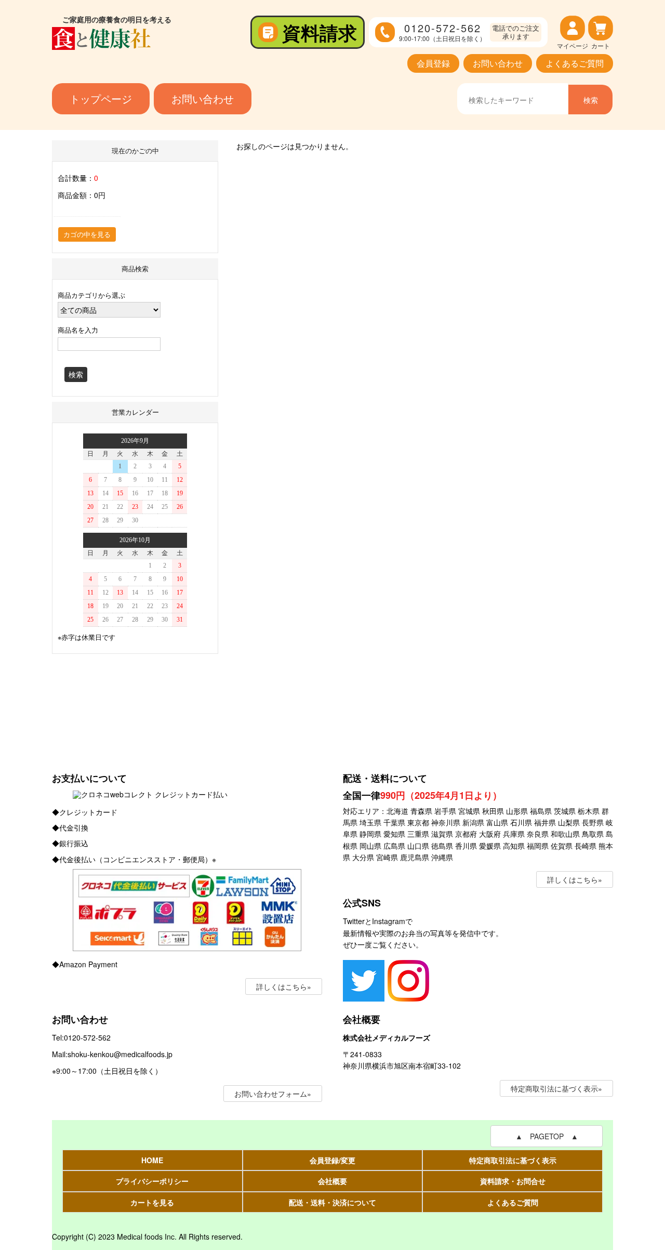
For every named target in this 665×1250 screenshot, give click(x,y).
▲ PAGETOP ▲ (546, 1136)
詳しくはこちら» (283, 986)
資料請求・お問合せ (513, 1181)
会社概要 (332, 1181)
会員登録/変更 (332, 1160)
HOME (152, 1160)
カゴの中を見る (87, 234)
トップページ (101, 98)
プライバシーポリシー (152, 1181)
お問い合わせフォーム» (272, 1093)
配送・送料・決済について (332, 1202)
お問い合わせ (498, 63)
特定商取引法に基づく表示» (556, 1088)
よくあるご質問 (575, 63)
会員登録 (433, 63)
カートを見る (152, 1202)
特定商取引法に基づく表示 (512, 1160)
